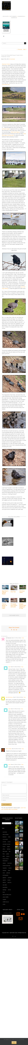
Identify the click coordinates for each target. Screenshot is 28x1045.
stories (9, 889)
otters (9, 870)
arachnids (5, 832)
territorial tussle (5, 129)
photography (5, 875)
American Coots (6, 64)
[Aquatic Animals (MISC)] (21, 838)
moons (9, 868)
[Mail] (20, 918)
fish (9, 851)
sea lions (9, 882)
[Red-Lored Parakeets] (21, 864)
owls (4, 872)
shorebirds (5, 887)
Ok (14, 1042)
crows (9, 841)
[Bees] (17, 843)
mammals (9, 863)
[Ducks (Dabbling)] (17, 860)
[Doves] (17, 856)
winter (4, 904)
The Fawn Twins (22, 591)
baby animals (5, 834)
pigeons (4, 877)
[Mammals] (17, 852)
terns (4, 892)
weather (4, 899)
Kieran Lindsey (8, 748)
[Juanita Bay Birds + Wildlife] (17, 831)
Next (24, 49)
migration (5, 868)
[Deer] (17, 864)
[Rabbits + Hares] (21, 827)
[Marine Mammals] (21, 847)
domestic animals (6, 844)
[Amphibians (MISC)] (21, 830)
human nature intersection (6, 859)
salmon (4, 882)
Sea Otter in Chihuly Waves (5, 592)
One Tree (13, 591)
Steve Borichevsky (9, 697)
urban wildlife (5, 897)
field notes (5, 851)
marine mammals (6, 865)
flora (4, 853)
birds (9, 836)
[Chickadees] (17, 868)
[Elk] (21, 860)
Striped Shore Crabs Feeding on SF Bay (22, 606)
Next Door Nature (15, 132)
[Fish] (21, 835)
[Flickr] (23, 914)
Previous (20, 49)
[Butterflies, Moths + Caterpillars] (21, 843)
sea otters (5, 884)
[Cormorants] (21, 856)
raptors (4, 880)
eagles (8, 846)
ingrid (9, 666)
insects (4, 863)
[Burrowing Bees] (21, 868)
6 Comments (12, 59)
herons (7, 856)
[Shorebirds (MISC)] (17, 835)
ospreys (4, 870)
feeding (8, 849)
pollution (10, 877)
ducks (4, 846)
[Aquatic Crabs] (17, 839)
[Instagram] (18, 914)
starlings (4, 889)
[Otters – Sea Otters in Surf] (21, 823)
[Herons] (21, 852)
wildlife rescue (6, 901)
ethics (4, 849)
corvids (4, 841)
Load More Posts (14, 615)
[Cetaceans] (17, 823)
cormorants (5, 839)
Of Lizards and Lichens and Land (14, 605)
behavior (4, 836)
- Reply (22, 637)
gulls (4, 856)
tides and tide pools (7, 894)
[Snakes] (17, 827)
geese (7, 853)
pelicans (8, 872)
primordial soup (6, 84)
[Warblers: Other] (17, 847)
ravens (8, 880)
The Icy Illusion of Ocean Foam (4, 606)
